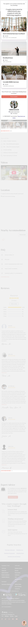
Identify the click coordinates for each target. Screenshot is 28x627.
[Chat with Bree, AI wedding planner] (24, 623)
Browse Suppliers (14, 96)
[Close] (26, 2)
